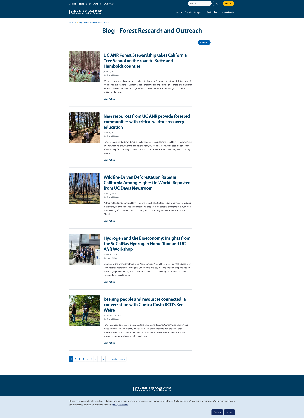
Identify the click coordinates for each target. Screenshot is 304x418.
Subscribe (204, 42)
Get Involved (212, 12)
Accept (229, 412)
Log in (217, 3)
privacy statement (120, 404)
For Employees (107, 3)
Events (95, 3)
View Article (109, 98)
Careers (72, 3)
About (179, 12)
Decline (217, 412)
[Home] (85, 12)
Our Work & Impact (193, 12)
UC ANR (72, 22)
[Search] (210, 3)
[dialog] (152, 407)
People (81, 3)
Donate (228, 3)
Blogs (88, 3)
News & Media (227, 12)
